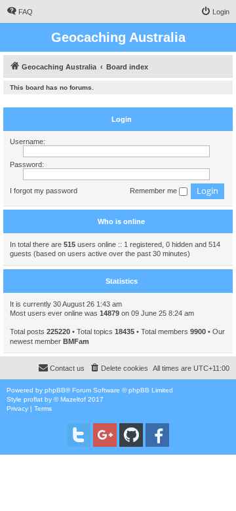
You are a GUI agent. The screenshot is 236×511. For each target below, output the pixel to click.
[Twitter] (78, 435)
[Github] (131, 435)
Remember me (154, 191)
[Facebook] (157, 435)
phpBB (55, 390)
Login (121, 119)
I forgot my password (43, 191)
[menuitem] (20, 12)
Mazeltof (73, 399)
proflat (33, 399)
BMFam (76, 341)
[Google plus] (105, 435)
